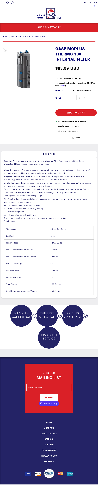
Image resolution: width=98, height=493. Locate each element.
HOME (5, 37)
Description (49, 154)
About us (49, 428)
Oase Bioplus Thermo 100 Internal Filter (32, 37)
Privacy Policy (49, 456)
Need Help (49, 461)
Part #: (59, 90)
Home (49, 422)
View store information (68, 131)
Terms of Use (49, 450)
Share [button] (77, 138)
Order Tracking (49, 434)
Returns (49, 439)
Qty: (58, 98)
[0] (95, 3)
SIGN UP (49, 397)
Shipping (58, 78)
